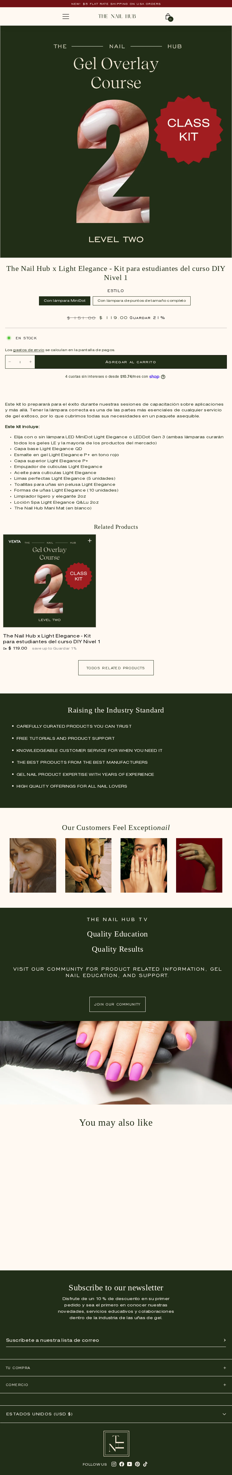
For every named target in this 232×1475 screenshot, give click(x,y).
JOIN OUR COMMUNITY (117, 1004)
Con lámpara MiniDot (64, 300)
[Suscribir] (225, 1340)
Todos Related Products (116, 668)
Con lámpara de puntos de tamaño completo (142, 300)
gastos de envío (28, 350)
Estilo (116, 290)
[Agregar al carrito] (89, 540)
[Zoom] (221, 33)
